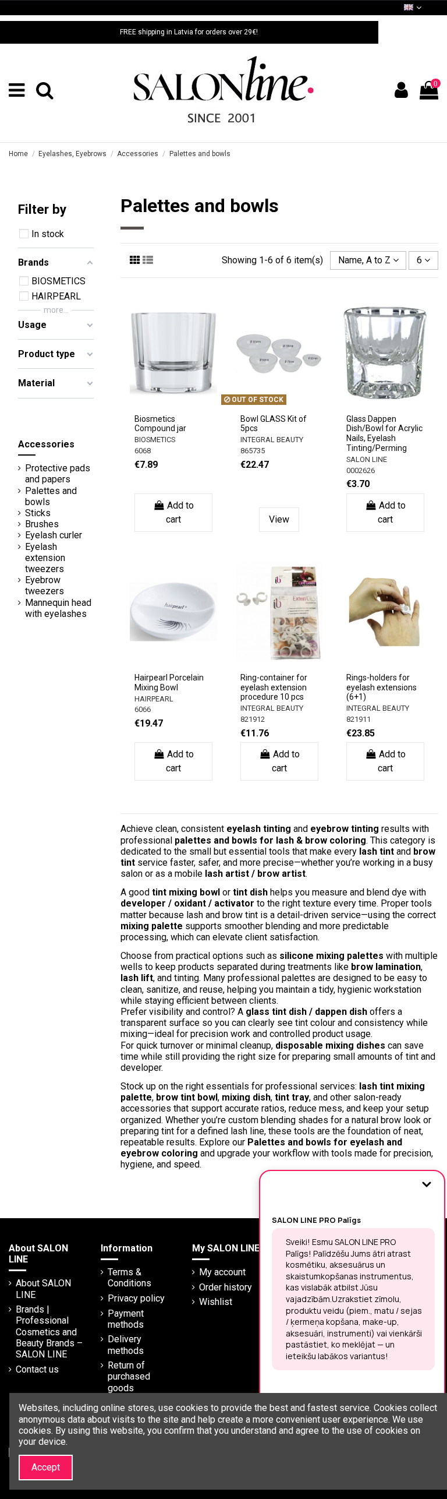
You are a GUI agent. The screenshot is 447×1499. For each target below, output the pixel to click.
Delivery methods (126, 1345)
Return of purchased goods (129, 1376)
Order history (225, 1287)
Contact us (37, 1369)
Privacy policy (136, 1298)
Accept (45, 1467)
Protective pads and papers (57, 474)
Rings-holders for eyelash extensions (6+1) (381, 687)
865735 (252, 450)
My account (222, 1272)
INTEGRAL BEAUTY (271, 439)
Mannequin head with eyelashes (58, 608)
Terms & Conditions (129, 1278)
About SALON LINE (43, 1289)
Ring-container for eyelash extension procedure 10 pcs (273, 687)
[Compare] (182, 395)
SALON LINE (366, 459)
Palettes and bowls (51, 496)
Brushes (42, 524)
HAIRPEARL (153, 698)
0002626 (360, 470)
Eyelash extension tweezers (45, 557)
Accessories (46, 444)
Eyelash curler (53, 535)
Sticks (38, 513)
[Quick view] (173, 414)
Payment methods (126, 1319)
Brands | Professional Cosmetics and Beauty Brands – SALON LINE (49, 1332)
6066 (142, 709)
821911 (358, 719)
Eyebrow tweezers (44, 585)
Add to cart (180, 512)
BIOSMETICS (154, 439)
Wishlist (215, 1301)
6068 (142, 450)
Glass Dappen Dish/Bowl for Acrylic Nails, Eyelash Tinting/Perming (384, 433)
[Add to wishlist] (164, 395)
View (279, 519)
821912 (252, 719)
